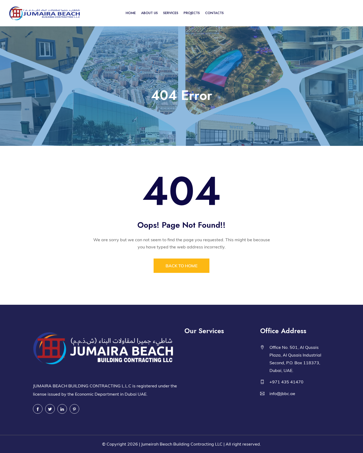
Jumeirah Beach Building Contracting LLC (181, 444)
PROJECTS (192, 12)
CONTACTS (214, 12)
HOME (131, 12)
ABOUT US (149, 12)
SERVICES (170, 12)
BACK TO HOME (181, 265)
